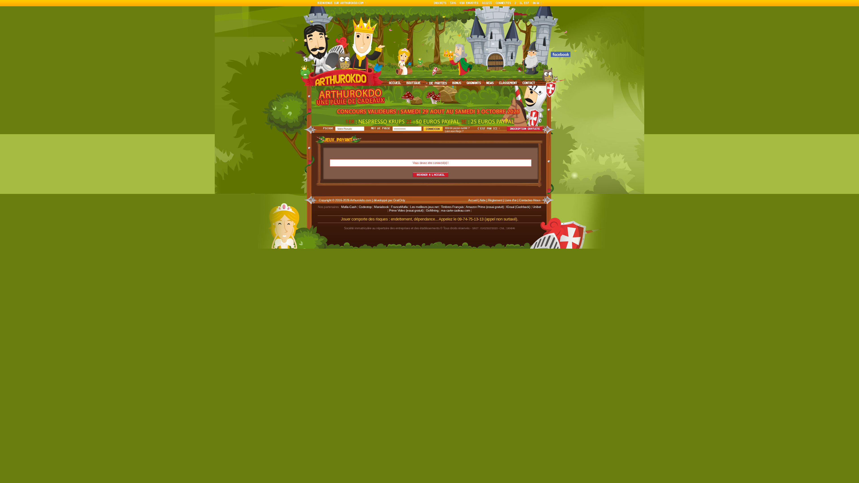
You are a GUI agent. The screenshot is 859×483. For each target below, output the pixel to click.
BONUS (456, 83)
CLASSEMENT (508, 83)
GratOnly (399, 200)
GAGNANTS (474, 83)
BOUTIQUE (413, 83)
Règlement (495, 200)
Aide (482, 200)
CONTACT (529, 83)
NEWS (490, 83)
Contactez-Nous (529, 200)
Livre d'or (511, 200)
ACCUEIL (395, 83)
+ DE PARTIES (436, 83)
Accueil (473, 200)
